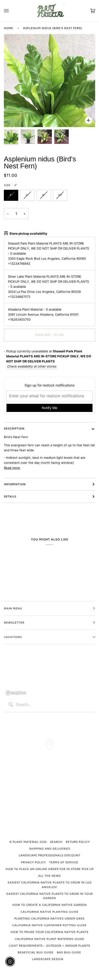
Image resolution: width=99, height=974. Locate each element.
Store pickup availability (28, 233)
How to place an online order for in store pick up (50, 869)
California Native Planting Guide (50, 911)
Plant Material (26, 842)
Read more (12, 468)
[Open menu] (11, 11)
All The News (49, 875)
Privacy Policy (33, 862)
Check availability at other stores (31, 366)
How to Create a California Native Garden (49, 905)
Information (15, 484)
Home (8, 28)
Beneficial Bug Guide (36, 952)
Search (56, 842)
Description (14, 428)
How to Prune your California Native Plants (49, 932)
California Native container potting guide (49, 925)
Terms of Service (63, 862)
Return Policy (78, 842)
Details (10, 496)
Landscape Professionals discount (49, 855)
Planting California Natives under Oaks (49, 918)
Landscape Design (47, 959)
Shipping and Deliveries (49, 848)
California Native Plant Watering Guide (49, 939)
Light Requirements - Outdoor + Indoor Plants (49, 945)
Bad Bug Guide (69, 952)
